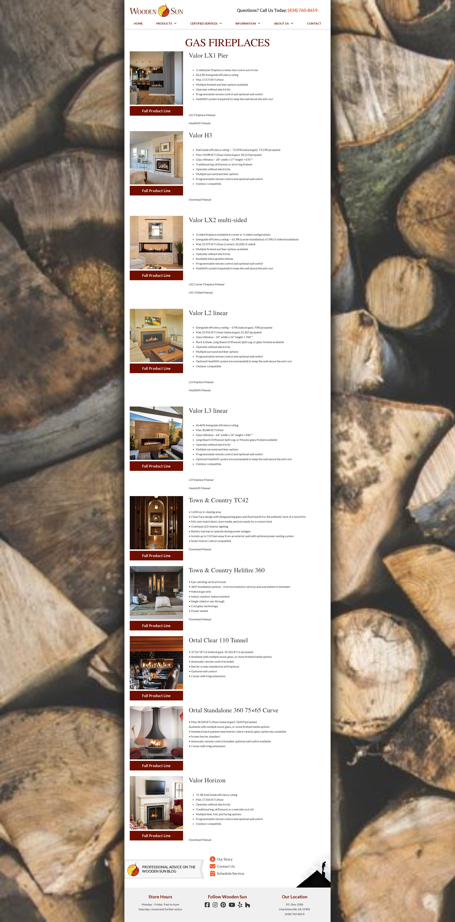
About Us (281, 23)
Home (138, 23)
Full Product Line (156, 111)
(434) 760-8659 (302, 10)
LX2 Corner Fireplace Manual (206, 284)
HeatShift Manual (199, 123)
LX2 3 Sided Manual (201, 292)
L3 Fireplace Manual (201, 479)
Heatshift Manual (199, 488)
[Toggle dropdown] (175, 23)
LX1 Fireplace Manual (202, 115)
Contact (314, 23)
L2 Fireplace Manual (201, 382)
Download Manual (200, 199)
